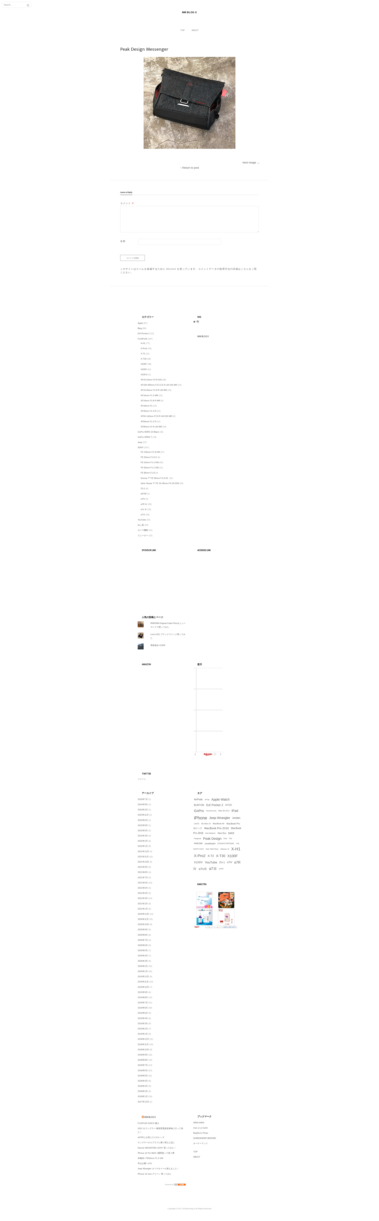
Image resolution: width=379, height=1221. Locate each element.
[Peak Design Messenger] (189, 147)
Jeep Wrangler (219, 818)
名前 (123, 241)
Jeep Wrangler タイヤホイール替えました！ (158, 1168)
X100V (144, 369)
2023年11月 (143, 815)
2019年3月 (143, 1023)
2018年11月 (143, 1044)
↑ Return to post (189, 167)
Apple (140, 323)
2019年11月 (143, 981)
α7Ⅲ (143, 514)
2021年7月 (143, 877)
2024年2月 (143, 809)
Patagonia (197, 838)
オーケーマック (200, 1143)
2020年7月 (143, 940)
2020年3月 (143, 961)
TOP (182, 30)
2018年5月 (143, 1075)
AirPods (198, 799)
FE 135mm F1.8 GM (150, 452)
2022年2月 (143, 841)
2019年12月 (143, 976)
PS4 (225, 839)
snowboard (210, 843)
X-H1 (143, 343)
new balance (210, 833)
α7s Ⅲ (144, 509)
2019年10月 (143, 987)
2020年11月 (143, 919)
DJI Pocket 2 (144, 333)
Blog (140, 328)
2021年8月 (143, 872)
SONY (140, 447)
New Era (222, 833)
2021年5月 (143, 888)
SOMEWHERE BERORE (204, 1138)
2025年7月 (143, 799)
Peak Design (212, 838)
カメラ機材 (143, 530)
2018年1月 (143, 1096)
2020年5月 (143, 950)
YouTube (142, 520)
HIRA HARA (198, 1122)
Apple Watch (220, 799)
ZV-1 (143, 488)
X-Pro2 (144, 348)
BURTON (199, 805)
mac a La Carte (200, 1128)
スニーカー (143, 535)
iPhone (200, 817)
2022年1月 (143, 846)
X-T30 (143, 359)
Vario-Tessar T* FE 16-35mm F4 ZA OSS (160, 483)
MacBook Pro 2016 (216, 828)
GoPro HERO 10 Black (148, 432)
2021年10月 (143, 862)
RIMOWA (198, 843)
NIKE (231, 833)
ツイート (142, 779)
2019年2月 (143, 1028)
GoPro (199, 811)
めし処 (141, 525)
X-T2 (143, 353)
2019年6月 (143, 1008)
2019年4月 (143, 1018)
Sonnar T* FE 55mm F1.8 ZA (155, 478)
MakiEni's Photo (200, 1133)
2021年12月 (143, 851)
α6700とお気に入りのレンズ (151, 1137)
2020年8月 (143, 935)
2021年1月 (143, 909)
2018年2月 (143, 1091)
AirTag (207, 799)
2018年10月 (143, 1049)
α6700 (144, 493)
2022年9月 (143, 825)
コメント (127, 203)
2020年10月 (143, 924)
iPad (235, 811)
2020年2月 (143, 966)
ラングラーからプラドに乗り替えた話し (156, 1142)
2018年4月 (143, 1081)
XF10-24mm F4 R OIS (151, 379)
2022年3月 (143, 836)
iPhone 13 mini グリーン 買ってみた (154, 1174)
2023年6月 (143, 820)
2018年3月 (143, 1086)
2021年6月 (143, 882)
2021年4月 (143, 893)
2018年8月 (143, 1060)
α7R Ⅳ (144, 504)
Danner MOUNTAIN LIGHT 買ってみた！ (157, 1148)
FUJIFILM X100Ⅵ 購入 (148, 1123)
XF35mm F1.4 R (148, 411)
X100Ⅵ (144, 374)
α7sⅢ (203, 869)
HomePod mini (211, 811)
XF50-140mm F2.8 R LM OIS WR (156, 416)
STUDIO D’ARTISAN (225, 844)
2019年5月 (143, 1013)
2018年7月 (143, 1065)
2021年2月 (143, 903)
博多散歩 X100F (158, 645)
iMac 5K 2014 (223, 811)
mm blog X (150, 1117)
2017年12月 (143, 1102)
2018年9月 (143, 1055)
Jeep (140, 442)
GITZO (228, 805)
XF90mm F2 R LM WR (151, 426)
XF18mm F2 (146, 406)
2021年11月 (143, 856)
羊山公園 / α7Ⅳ (145, 1163)
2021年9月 (143, 867)
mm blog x (203, 336)
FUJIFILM (142, 339)
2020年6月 (143, 945)
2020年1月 (143, 971)
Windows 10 (224, 849)
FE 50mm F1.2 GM (150, 467)
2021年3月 (143, 898)
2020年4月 (143, 955)
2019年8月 (143, 997)
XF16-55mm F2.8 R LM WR (154, 390)
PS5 (230, 838)
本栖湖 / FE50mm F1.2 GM (150, 1158)
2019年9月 (143, 992)
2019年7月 (143, 1002)
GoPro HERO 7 (145, 437)
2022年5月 (143, 830)
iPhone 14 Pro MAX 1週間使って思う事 (156, 1153)
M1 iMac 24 (206, 824)
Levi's (196, 823)
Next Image (251, 162)
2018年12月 (143, 1039)
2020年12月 (143, 914)
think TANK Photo (212, 849)
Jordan (236, 817)
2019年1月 (143, 1034)
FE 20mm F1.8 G (149, 457)
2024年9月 (143, 804)
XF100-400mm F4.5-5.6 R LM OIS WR (159, 385)
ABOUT (195, 30)
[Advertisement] (160, 579)
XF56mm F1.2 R (148, 421)
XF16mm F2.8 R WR (150, 400)
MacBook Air (218, 823)
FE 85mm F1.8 (148, 473)
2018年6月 (143, 1070)
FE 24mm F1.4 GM (150, 462)
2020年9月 (143, 929)
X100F (144, 364)
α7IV (143, 499)
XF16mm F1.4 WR (149, 395)
